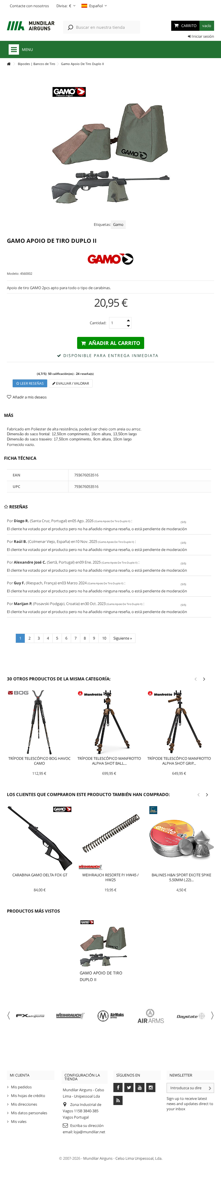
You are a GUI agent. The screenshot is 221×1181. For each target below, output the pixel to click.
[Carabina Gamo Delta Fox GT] (40, 838)
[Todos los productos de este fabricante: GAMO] (110, 259)
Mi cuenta (19, 1075)
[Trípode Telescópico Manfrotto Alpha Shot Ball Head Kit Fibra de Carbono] (109, 722)
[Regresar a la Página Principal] (8, 64)
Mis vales (18, 1121)
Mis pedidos (21, 1087)
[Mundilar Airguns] (30, 26)
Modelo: (13, 273)
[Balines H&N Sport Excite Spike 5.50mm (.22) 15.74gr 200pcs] (181, 838)
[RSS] (118, 1100)
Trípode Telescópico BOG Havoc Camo (39, 761)
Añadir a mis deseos (30, 397)
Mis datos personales (29, 1112)
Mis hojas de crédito (28, 1095)
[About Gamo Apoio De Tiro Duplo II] (103, 943)
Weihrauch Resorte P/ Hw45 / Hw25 (110, 877)
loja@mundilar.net (89, 1131)
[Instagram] (150, 1087)
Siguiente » (122, 638)
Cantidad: (98, 322)
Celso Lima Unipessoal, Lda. (138, 1158)
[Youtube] (139, 1087)
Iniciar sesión (202, 36)
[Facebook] (118, 1087)
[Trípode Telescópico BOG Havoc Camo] (39, 722)
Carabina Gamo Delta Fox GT (39, 874)
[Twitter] (129, 1087)
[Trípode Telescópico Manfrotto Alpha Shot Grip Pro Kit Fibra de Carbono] (179, 722)
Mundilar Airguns (98, 1158)
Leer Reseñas (31, 383)
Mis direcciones (24, 1104)
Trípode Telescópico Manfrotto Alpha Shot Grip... (179, 761)
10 (104, 638)
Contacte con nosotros (29, 5)
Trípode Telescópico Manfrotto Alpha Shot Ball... (109, 761)
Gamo (118, 224)
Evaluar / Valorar (72, 383)
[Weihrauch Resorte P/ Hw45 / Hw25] (110, 838)
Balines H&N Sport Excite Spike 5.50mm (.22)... (181, 877)
